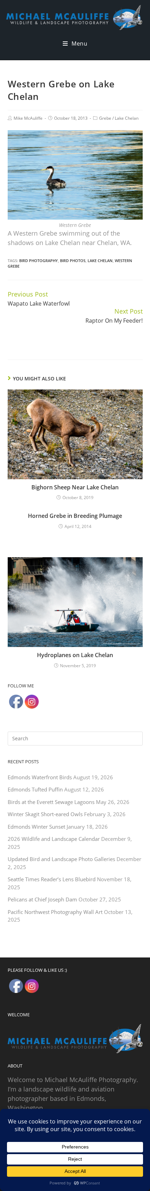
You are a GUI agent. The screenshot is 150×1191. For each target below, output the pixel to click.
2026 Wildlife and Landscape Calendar (54, 838)
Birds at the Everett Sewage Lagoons (51, 801)
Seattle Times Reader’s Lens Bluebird (52, 879)
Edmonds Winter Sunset (36, 826)
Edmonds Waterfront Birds (40, 777)
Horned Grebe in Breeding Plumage (75, 516)
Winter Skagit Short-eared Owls (45, 814)
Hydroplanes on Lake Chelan (75, 655)
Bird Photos (72, 260)
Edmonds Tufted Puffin (35, 789)
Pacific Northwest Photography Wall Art (55, 911)
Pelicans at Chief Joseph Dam (42, 899)
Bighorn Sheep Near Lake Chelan (75, 487)
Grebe (105, 118)
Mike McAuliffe (28, 118)
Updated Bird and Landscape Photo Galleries (61, 858)
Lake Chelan (126, 118)
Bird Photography (38, 260)
